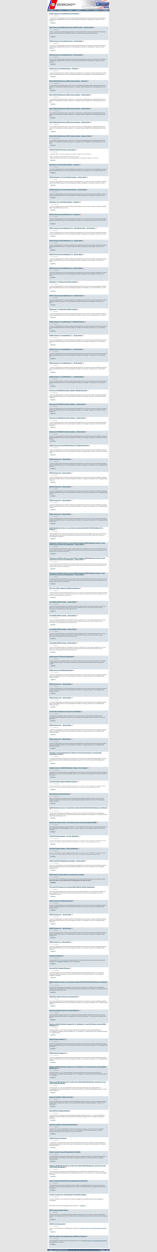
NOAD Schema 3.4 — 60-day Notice (60, 928)
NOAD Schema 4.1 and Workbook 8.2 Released (64, 13)
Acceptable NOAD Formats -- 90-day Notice (62, 643)
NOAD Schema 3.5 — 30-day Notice (60, 697)
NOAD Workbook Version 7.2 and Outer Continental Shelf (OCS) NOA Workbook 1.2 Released (78, 982)
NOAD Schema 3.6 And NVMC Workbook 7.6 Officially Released (69, 445)
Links (107, 1249)
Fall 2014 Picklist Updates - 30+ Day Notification (64, 836)
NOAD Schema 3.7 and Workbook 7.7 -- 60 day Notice (65, 349)
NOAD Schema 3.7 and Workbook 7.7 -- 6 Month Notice (66, 376)
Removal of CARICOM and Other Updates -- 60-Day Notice (67, 418)
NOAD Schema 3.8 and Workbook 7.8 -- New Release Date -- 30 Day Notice (72, 228)
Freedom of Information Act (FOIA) (61, 1249)
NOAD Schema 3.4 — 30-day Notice (60, 914)
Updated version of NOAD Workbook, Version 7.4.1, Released (68, 768)
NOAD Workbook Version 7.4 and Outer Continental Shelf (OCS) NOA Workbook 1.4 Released (78, 807)
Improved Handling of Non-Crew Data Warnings (64, 1010)
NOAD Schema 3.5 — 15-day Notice (60, 684)
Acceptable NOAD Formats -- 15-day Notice (62, 602)
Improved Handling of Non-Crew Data (61, 1097)
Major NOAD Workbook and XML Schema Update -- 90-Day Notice (69, 122)
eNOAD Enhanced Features (58, 1138)
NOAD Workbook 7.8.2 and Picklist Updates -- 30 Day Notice (68, 177)
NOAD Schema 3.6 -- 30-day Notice (60, 473)
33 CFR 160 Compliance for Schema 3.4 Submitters (65, 711)
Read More (53, 23)
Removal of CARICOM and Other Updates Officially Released (68, 390)
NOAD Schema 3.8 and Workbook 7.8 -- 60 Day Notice (66, 254)
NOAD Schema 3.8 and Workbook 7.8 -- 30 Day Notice (66, 240)
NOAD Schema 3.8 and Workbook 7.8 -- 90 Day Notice (66, 268)
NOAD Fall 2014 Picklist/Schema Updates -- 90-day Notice (67, 861)
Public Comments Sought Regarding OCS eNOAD (64, 1152)
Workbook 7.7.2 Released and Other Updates (63, 282)
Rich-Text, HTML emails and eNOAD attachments (64, 588)
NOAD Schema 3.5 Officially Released (61, 670)
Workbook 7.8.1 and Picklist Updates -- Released (64, 202)
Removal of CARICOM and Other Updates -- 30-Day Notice (67, 404)
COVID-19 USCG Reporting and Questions (62, 149)
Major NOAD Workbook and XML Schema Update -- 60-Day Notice (69, 108)
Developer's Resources (63, 961)
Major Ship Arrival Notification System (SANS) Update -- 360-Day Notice (71, 27)
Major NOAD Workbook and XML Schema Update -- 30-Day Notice (69, 95)
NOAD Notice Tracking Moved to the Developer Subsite (66, 874)
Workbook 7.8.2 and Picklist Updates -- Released (64, 164)
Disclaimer (51, 1249)
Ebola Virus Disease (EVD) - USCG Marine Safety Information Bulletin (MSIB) (72, 822)
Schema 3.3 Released (56, 955)
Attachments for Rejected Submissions (61, 656)
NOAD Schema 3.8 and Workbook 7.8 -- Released (64, 214)
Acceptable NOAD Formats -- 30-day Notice (62, 615)
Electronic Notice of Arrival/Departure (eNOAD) (95, 1240)
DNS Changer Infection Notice (58, 1210)
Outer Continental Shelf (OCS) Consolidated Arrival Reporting (68, 1181)
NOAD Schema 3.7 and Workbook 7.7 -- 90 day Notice (65, 363)
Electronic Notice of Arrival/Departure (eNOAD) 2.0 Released (68, 1236)
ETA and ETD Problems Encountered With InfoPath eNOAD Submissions (72, 887)
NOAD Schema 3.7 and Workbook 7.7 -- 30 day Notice (65, 335)
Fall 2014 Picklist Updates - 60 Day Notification (63, 848)
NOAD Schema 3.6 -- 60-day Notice (60, 500)
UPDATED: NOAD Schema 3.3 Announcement (63, 996)
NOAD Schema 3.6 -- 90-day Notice (60, 514)
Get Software (102, 1249)
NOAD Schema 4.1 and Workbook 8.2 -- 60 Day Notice (66, 55)
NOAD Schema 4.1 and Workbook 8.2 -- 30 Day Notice (66, 41)
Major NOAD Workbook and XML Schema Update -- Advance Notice (70, 136)
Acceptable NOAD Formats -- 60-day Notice (62, 629)
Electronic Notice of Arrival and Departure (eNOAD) (94, 1228)
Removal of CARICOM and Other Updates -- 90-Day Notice (67, 431)
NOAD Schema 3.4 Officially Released (61, 901)
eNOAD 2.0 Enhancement (57, 1224)
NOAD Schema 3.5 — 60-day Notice (60, 725)
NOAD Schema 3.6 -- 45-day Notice (60, 486)
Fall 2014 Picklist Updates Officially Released (63, 781)
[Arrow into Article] (49, 23)
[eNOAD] (102, 5)
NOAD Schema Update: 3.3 (57, 1039)
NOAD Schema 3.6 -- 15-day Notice (60, 459)
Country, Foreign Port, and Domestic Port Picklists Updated (67, 1194)
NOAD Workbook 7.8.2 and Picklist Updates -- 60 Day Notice (68, 189)
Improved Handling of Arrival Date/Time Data (63, 1124)
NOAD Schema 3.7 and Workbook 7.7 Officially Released (66, 321)
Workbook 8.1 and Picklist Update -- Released (63, 68)
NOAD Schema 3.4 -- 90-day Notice (60, 942)
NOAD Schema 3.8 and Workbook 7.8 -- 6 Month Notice (66, 295)
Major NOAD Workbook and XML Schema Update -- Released (68, 81)
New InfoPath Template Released (59, 794)
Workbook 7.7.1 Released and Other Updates (63, 309)
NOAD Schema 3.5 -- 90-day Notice (60, 739)
